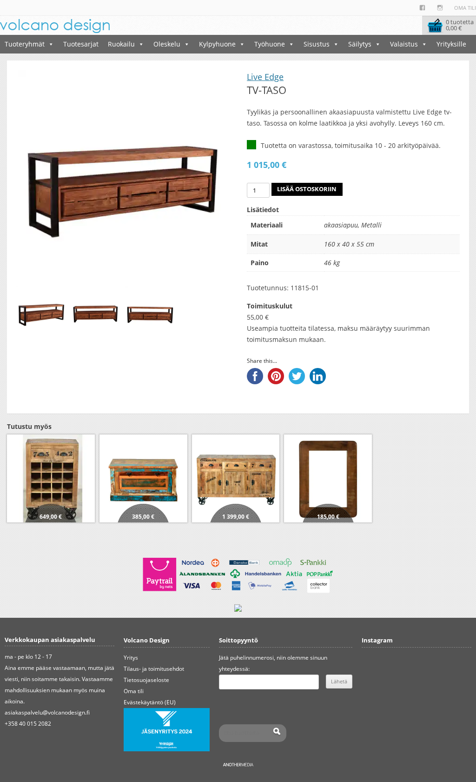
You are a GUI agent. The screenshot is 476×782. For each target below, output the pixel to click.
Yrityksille (451, 44)
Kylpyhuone (217, 44)
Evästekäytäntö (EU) (150, 702)
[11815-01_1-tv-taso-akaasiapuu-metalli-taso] (96, 311)
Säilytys (359, 44)
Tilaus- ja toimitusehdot (154, 669)
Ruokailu (121, 44)
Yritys (131, 658)
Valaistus (404, 44)
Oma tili (465, 7)
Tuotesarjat (81, 44)
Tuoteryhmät (25, 44)
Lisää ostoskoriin (307, 189)
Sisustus (317, 44)
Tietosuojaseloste (146, 680)
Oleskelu (166, 44)
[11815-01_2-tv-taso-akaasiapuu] (150, 311)
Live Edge (265, 76)
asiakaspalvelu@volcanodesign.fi (47, 712)
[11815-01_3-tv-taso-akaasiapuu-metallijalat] (41, 311)
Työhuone (269, 44)
